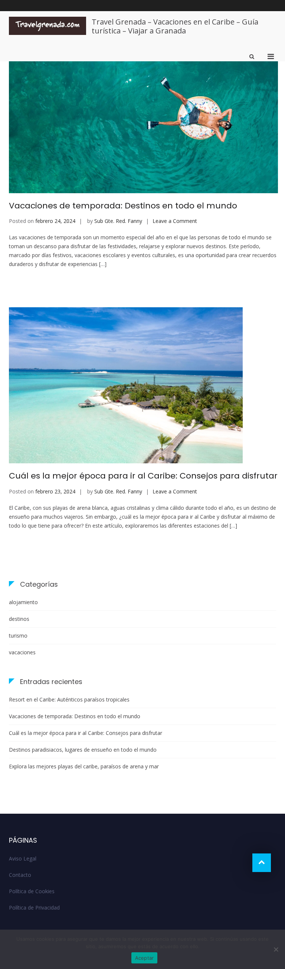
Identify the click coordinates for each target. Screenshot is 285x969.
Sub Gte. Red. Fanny (118, 220)
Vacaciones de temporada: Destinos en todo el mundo (123, 205)
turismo (18, 635)
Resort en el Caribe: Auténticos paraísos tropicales (69, 699)
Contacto (20, 874)
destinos (19, 618)
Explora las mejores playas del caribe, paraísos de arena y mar (84, 766)
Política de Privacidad (34, 907)
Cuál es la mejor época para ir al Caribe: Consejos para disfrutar (143, 476)
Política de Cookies (32, 891)
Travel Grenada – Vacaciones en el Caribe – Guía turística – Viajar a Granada (175, 26)
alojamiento (23, 602)
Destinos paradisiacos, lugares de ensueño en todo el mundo (83, 749)
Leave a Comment (175, 220)
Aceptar (144, 958)
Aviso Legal (22, 858)
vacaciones (22, 652)
